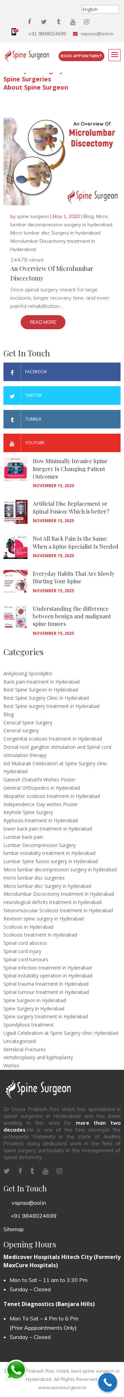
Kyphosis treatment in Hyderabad (40, 820)
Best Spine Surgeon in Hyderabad (40, 689)
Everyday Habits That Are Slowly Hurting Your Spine (73, 577)
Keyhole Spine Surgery (28, 812)
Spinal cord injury (22, 951)
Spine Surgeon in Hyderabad (34, 1000)
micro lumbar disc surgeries (34, 877)
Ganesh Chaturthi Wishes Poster (39, 779)
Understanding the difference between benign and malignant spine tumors (72, 616)
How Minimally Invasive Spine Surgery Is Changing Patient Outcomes (70, 468)
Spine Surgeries (27, 79)
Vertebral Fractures (24, 1049)
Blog (88, 216)
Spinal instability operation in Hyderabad (47, 975)
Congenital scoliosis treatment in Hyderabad (52, 738)
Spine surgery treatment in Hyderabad (45, 1016)
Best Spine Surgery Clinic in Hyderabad (46, 698)
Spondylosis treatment (28, 1024)
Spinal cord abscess (25, 943)
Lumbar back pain (23, 837)
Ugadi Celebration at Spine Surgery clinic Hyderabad (60, 1033)
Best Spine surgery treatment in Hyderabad (51, 706)
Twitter (33, 395)
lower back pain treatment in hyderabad (47, 828)
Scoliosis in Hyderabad (28, 927)
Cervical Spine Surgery (27, 722)
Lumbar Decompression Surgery (39, 845)
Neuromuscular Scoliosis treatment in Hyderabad (58, 910)
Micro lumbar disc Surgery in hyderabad (55, 233)
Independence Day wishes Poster (40, 804)
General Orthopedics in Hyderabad (41, 788)
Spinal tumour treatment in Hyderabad (46, 992)
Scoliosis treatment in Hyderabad (40, 934)
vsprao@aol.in (97, 34)
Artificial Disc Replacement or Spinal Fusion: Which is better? (71, 507)
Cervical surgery (21, 730)
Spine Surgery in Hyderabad (33, 1008)
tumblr (33, 419)
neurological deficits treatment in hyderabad (52, 902)
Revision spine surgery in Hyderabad (43, 918)
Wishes (11, 1065)
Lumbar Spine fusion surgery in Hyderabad (50, 861)
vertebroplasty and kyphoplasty (38, 1057)
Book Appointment (81, 56)
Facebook (36, 372)
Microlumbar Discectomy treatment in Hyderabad (58, 894)
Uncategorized (19, 1041)
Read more (43, 322)
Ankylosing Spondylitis (27, 673)
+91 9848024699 (47, 34)
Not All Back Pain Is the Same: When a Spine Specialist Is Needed (75, 542)
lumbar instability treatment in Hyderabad (49, 853)
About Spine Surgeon (35, 87)
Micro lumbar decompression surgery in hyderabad (60, 869)
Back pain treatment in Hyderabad (41, 681)
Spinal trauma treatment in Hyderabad (46, 984)
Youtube (34, 443)
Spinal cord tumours (25, 959)
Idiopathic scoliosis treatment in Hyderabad (51, 796)
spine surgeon (33, 216)
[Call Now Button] (107, 1382)
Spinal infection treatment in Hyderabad (47, 967)
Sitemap (13, 1229)
